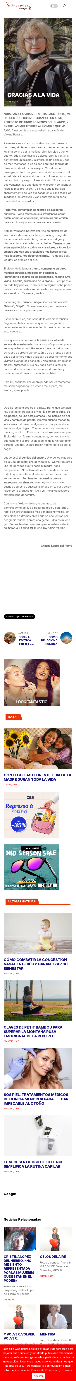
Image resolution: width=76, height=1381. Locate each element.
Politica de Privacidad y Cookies (51, 1370)
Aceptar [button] (38, 1375)
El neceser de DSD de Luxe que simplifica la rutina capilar (33, 1164)
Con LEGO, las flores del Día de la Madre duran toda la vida (37, 777)
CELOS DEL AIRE (53, 1257)
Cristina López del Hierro (19, 616)
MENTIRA (47, 1334)
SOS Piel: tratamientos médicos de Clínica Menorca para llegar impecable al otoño (36, 1099)
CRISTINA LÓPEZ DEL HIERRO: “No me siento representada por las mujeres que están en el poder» (19, 1268)
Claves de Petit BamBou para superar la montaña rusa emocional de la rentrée (33, 1031)
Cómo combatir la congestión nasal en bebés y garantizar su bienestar (36, 964)
